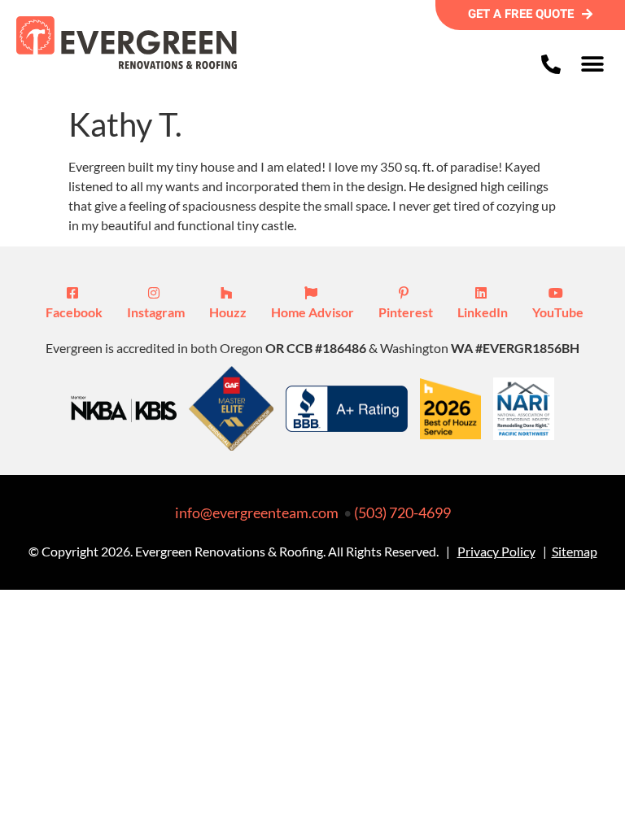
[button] (592, 64)
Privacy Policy (496, 551)
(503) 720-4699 (402, 512)
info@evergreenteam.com (257, 512)
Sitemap (574, 551)
